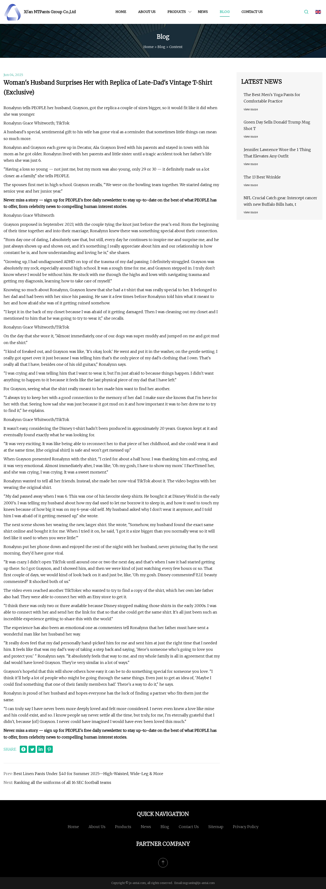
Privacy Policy (245, 826)
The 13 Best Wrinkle (262, 177)
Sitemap (215, 826)
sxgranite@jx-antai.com (199, 883)
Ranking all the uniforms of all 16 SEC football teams (62, 782)
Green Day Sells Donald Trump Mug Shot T (277, 125)
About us (147, 12)
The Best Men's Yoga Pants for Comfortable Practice (272, 97)
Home (121, 12)
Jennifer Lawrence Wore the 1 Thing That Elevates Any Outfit (277, 152)
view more (251, 109)
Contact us (252, 12)
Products (177, 12)
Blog (225, 12)
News (203, 12)
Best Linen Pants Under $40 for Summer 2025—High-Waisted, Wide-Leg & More (88, 773)
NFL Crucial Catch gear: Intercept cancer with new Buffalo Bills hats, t (280, 201)
